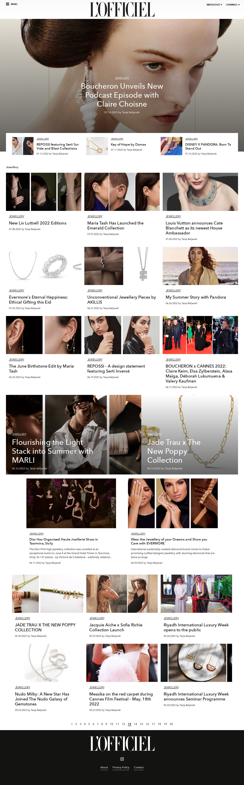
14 (135, 724)
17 (153, 724)
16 (147, 724)
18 (159, 724)
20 (171, 724)
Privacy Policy (121, 767)
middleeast (213, 4)
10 (111, 724)
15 (141, 724)
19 (165, 724)
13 (129, 724)
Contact (139, 767)
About (104, 767)
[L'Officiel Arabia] (122, 9)
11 (117, 724)
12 (123, 724)
